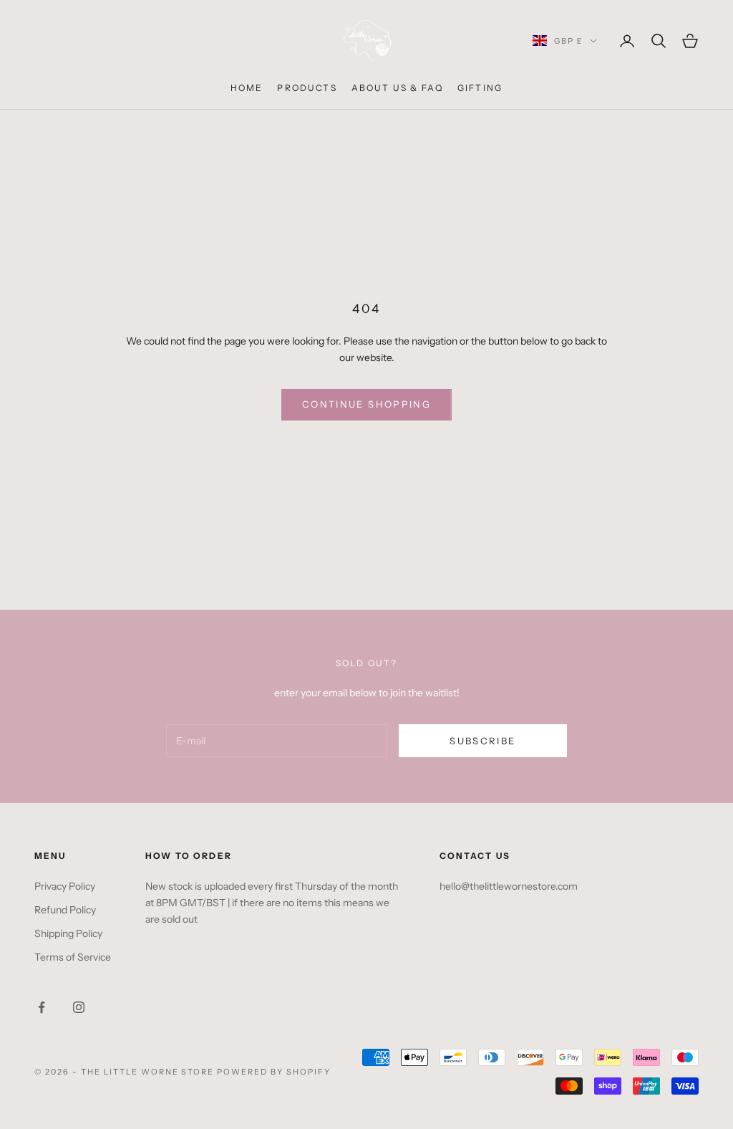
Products (306, 87)
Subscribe (482, 740)
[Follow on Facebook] (41, 1007)
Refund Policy (65, 909)
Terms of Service (72, 957)
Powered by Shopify (274, 1072)
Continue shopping (366, 404)
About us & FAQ (397, 87)
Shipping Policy (68, 933)
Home (246, 87)
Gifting (480, 87)
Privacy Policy (64, 886)
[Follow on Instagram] (79, 1007)
